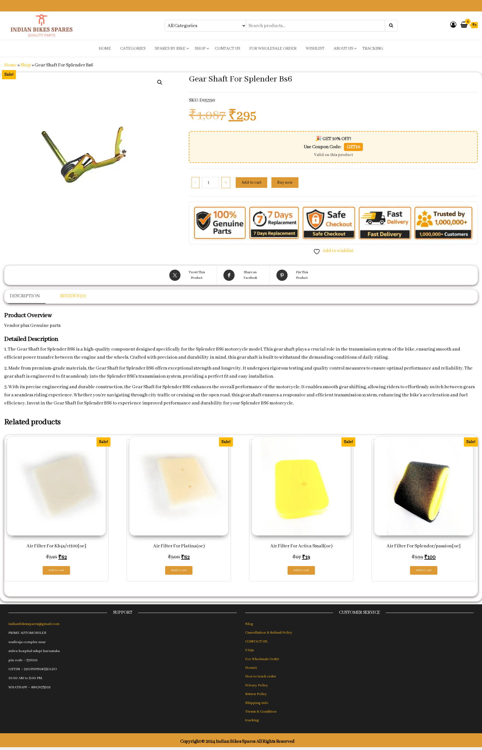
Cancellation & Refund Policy (268, 632)
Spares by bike (170, 48)
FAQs (249, 650)
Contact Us (227, 48)
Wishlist (315, 48)
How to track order (260, 676)
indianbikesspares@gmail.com (33, 624)
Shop (200, 48)
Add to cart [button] (56, 570)
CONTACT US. (256, 641)
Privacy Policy (256, 685)
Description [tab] (25, 296)
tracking (372, 48)
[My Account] (453, 25)
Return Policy (256, 694)
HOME (105, 48)
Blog (249, 624)
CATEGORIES (133, 48)
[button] (160, 82)
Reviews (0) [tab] (73, 296)
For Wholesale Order (273, 48)
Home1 (251, 667)
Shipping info (256, 703)
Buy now (285, 182)
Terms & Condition (260, 711)
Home (10, 65)
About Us (343, 48)
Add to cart (251, 182)
